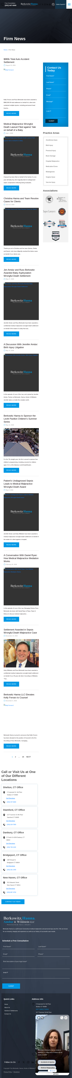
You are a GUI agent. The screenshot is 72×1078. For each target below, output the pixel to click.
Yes (39, 544)
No (33, 544)
